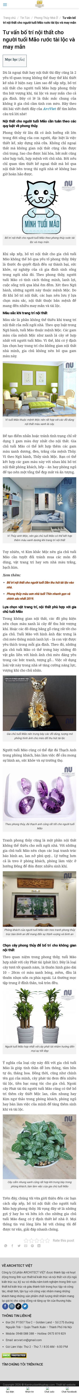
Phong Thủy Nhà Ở (46, 18)
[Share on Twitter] (19, 1246)
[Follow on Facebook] (5, 1306)
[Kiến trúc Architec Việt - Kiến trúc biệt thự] (39, 4)
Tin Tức (25, 18)
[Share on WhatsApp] (6, 1246)
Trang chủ (9, 18)
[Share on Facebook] (12, 1246)
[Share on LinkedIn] (39, 1246)
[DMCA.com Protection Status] (14, 1355)
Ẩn (22, 60)
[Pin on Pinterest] (32, 1246)
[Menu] (5, 4)
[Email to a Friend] (26, 1246)
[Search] (74, 4)
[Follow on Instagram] (12, 1306)
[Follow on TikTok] (18, 1306)
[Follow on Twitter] (25, 1306)
